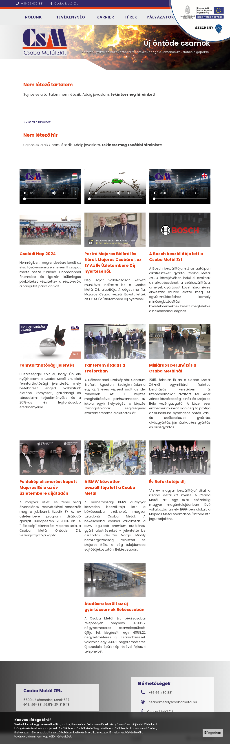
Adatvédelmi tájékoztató (30, 73)
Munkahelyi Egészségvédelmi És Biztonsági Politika (33, 87)
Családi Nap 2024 (38, 253)
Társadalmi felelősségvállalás (33, 63)
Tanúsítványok (31, 49)
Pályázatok (160, 17)
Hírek (131, 17)
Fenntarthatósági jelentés (47, 365)
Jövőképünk (29, 37)
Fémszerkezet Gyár (67, 44)
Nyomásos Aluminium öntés (68, 34)
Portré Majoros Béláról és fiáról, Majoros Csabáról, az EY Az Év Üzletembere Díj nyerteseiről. (113, 262)
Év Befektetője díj (167, 481)
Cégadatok (29, 43)
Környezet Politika (32, 55)
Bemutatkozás (31, 32)
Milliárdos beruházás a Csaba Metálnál (172, 368)
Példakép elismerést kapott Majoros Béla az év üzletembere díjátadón (48, 487)
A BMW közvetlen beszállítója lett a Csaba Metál (109, 487)
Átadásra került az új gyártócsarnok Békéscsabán (114, 606)
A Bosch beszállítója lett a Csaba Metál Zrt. (176, 256)
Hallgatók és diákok (104, 44)
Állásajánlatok (105, 36)
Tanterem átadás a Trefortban (104, 368)
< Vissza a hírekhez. (37, 122)
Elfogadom (212, 732)
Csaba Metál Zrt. (65, 3)
